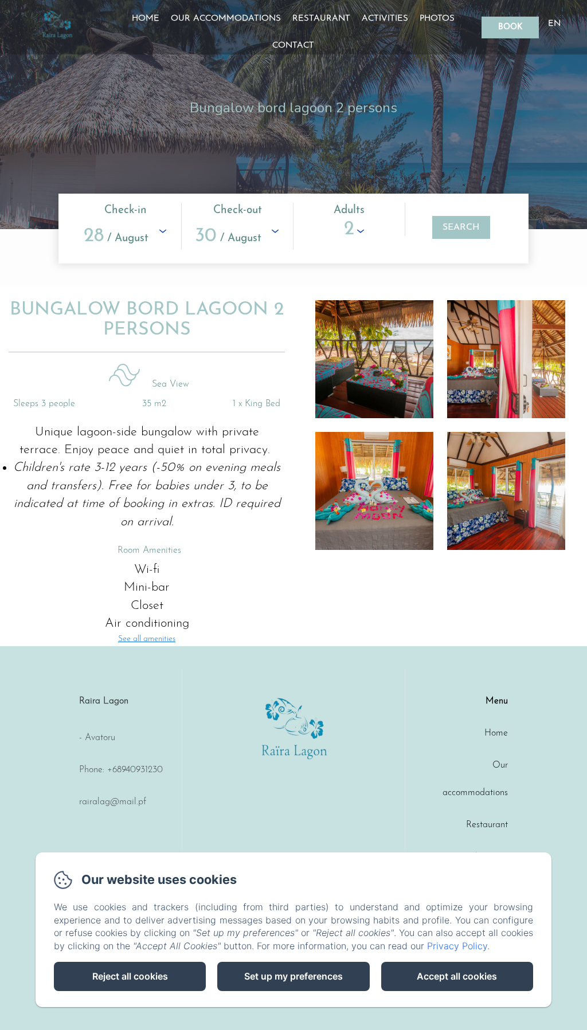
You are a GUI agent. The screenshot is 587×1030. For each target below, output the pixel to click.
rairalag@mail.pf (112, 802)
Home (145, 18)
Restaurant (321, 18)
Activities (385, 18)
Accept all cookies (457, 976)
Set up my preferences (293, 976)
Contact (293, 45)
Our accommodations (226, 18)
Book (510, 27)
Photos (437, 18)
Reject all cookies (130, 976)
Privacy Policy (457, 946)
